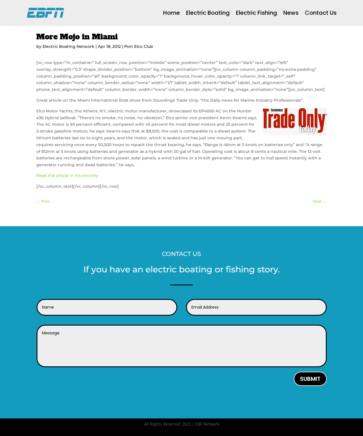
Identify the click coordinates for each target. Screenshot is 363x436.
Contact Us (321, 13)
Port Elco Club (138, 46)
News (291, 13)
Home (171, 13)
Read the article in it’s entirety (67, 175)
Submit (310, 379)
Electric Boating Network (68, 46)
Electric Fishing (256, 13)
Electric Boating (208, 13)
